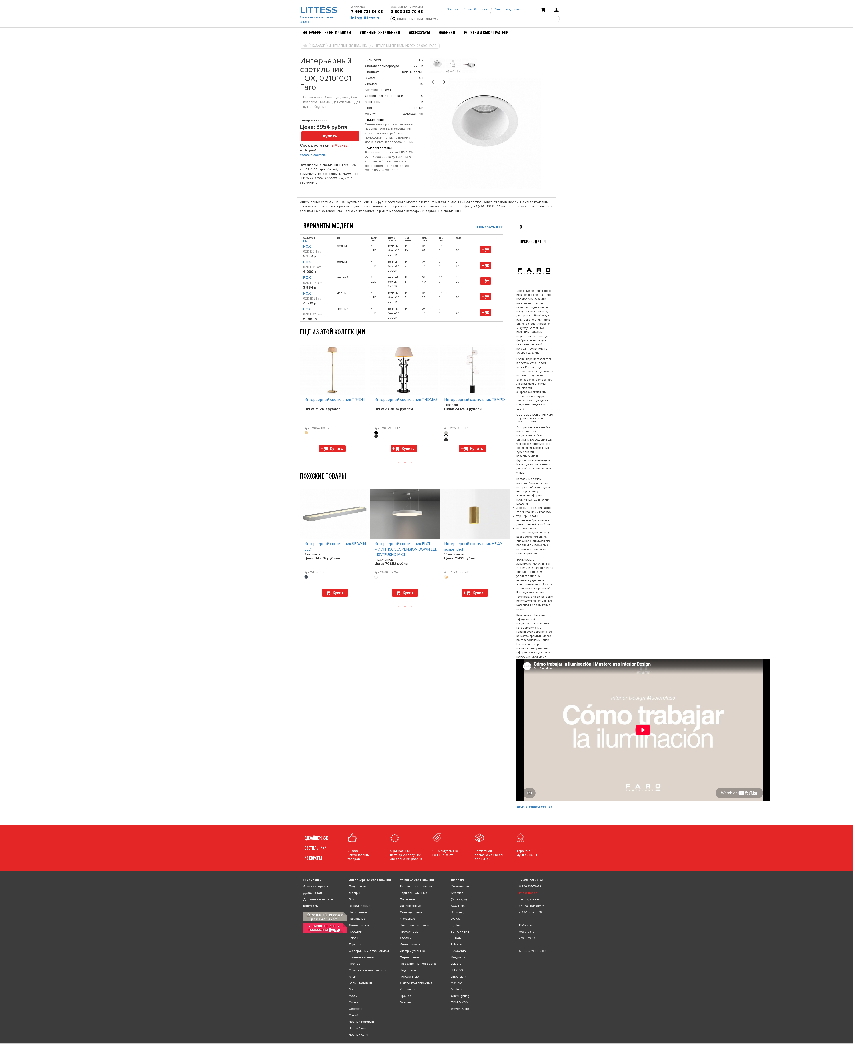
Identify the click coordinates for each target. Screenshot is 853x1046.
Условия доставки (313, 155)
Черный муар (358, 1028)
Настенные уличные (415, 925)
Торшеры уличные (413, 893)
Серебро (356, 1009)
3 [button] (411, 462)
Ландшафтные (410, 906)
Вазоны (405, 1002)
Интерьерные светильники (327, 33)
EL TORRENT (460, 931)
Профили (356, 931)
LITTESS (318, 10)
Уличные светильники (380, 33)
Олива (353, 1002)
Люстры (354, 893)
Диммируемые (359, 925)
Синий (353, 1015)
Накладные (357, 919)
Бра (351, 899)
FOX (307, 246)
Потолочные (409, 976)
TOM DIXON (459, 1002)
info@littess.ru (366, 18)
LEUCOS (457, 970)
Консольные (409, 989)
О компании (312, 880)
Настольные (358, 912)
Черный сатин (359, 1034)
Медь (353, 996)
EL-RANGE (458, 938)
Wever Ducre (460, 1009)
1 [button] (398, 462)
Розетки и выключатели (486, 33)
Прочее (355, 964)
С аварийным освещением (369, 951)
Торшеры (356, 944)
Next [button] (302, 454)
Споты (353, 938)
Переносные (409, 957)
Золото (354, 989)
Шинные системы (361, 957)
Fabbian (456, 944)
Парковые (407, 899)
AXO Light (458, 906)
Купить (330, 136)
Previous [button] (302, 340)
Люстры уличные (412, 951)
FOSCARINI (459, 951)
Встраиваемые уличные (417, 886)
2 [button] (405, 462)
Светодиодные (411, 912)
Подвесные (357, 886)
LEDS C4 (457, 964)
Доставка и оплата (318, 899)
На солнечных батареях (418, 964)
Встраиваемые (360, 906)
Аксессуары (419, 33)
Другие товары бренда (534, 807)
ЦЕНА (305, 241)
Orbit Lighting (460, 996)
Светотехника (461, 886)
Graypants (458, 957)
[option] (335, 400)
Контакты (311, 906)
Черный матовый (361, 1022)
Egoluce (456, 925)
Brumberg (457, 912)
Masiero (456, 983)
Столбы (405, 938)
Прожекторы (409, 931)
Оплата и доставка (508, 9)
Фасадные (407, 919)
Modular (456, 989)
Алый (353, 976)
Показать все (490, 227)
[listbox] (426, 1043)
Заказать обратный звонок (467, 9)
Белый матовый (360, 983)
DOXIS (455, 919)
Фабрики (447, 33)
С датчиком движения (416, 983)
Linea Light (458, 976)
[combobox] (341, 145)
